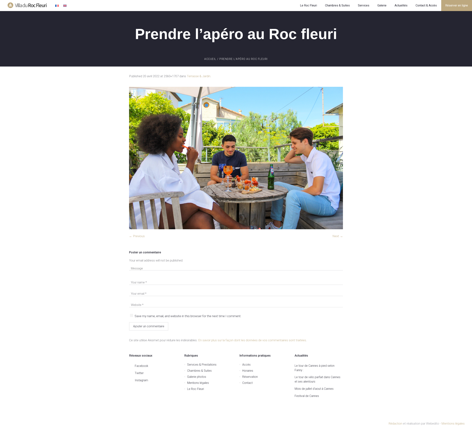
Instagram (141, 380)
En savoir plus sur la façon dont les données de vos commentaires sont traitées (252, 340)
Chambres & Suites (199, 370)
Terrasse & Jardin (198, 76)
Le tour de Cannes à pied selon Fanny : (314, 368)
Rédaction (395, 423)
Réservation (250, 377)
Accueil (210, 58)
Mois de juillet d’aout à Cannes (314, 388)
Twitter (139, 373)
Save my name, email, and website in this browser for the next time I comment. (188, 316)
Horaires (247, 370)
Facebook (141, 366)
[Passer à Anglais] (65, 6)
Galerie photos (196, 377)
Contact (247, 383)
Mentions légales (198, 383)
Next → (337, 236)
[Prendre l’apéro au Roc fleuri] (236, 158)
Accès (246, 364)
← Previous (137, 236)
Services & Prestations (201, 364)
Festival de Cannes (307, 396)
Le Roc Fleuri (195, 389)
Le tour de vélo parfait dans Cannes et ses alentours (317, 379)
